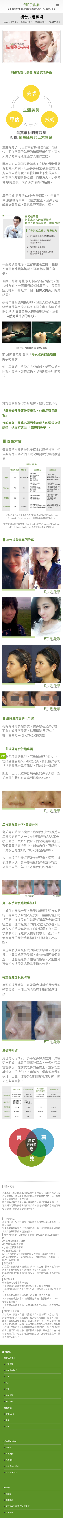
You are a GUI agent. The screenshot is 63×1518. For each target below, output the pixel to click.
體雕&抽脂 (10, 1414)
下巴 (7, 1377)
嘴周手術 (9, 1401)
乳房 (7, 1383)
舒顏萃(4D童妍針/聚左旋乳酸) (18, 1506)
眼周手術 (9, 1364)
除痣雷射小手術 (12, 1466)
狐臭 (7, 1426)
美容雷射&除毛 (10, 1441)
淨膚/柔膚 (10, 1454)
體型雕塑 (8, 1408)
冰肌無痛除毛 (11, 1472)
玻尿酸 (8, 1494)
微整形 (7, 1488)
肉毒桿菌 (9, 1500)
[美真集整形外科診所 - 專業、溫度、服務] (31, 5)
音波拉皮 (9, 1512)
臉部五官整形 (9, 1358)
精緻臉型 (9, 1395)
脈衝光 (8, 1448)
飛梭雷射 (9, 1460)
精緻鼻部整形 (11, 1370)
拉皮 (7, 1389)
